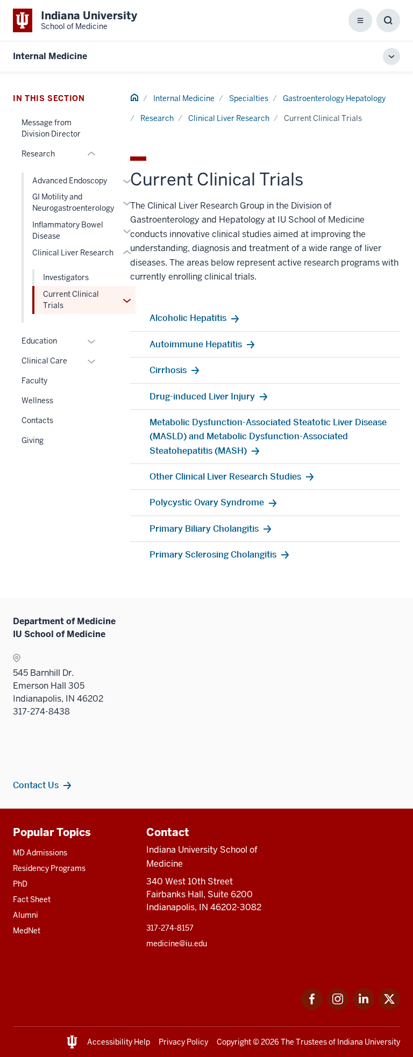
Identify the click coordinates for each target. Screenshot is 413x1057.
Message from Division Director (51, 128)
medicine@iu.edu (176, 943)
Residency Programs (49, 868)
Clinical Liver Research (228, 118)
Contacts (37, 420)
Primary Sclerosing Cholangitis (212, 554)
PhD (20, 884)
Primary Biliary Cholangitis (204, 528)
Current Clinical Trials (71, 299)
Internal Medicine (50, 56)
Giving (33, 440)
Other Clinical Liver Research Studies (225, 476)
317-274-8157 (170, 928)
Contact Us (36, 785)
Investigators (66, 277)
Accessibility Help (118, 1042)
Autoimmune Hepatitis (195, 344)
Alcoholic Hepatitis (187, 317)
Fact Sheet (32, 899)
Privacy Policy (183, 1042)
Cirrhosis (168, 370)
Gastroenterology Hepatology (334, 98)
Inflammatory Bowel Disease (67, 230)
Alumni (25, 915)
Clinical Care (44, 361)
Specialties (248, 98)
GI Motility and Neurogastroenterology (73, 202)
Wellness (37, 400)
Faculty (34, 380)
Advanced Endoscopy (69, 180)
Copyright (234, 1042)
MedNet (26, 930)
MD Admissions (40, 853)
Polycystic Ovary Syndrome (206, 502)
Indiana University (368, 1042)
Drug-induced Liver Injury (202, 396)
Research (157, 118)
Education (39, 341)
